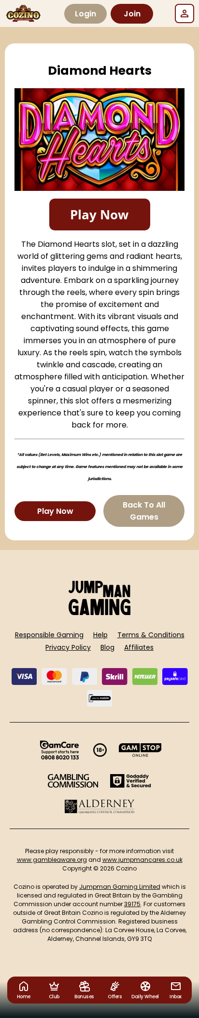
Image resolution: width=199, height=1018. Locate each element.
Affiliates (139, 647)
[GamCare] (59, 750)
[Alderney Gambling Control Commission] (100, 806)
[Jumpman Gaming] (99, 612)
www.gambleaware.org (52, 860)
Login (85, 13)
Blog (107, 647)
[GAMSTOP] (140, 750)
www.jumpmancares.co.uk (142, 860)
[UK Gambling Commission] (73, 781)
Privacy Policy (68, 647)
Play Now (55, 511)
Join (132, 13)
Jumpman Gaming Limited (119, 887)
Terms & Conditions (151, 635)
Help (100, 635)
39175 (132, 904)
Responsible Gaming (49, 635)
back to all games (144, 510)
